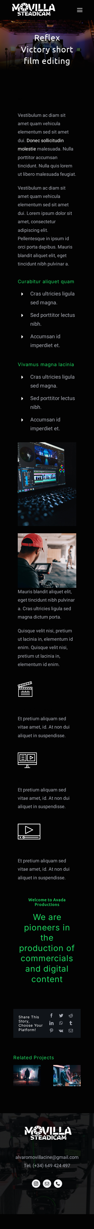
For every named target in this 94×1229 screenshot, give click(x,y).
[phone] (58, 1183)
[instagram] (36, 1183)
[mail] (47, 1183)
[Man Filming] (47, 535)
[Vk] (61, 1031)
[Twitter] (61, 1016)
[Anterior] (17, 1076)
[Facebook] (51, 1016)
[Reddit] (70, 1016)
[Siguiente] (77, 1076)
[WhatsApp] (61, 1023)
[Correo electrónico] (70, 1031)
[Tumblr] (70, 1023)
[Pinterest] (51, 1031)
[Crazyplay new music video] (27, 1075)
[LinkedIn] (51, 1023)
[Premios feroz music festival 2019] (67, 1075)
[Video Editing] (47, 444)
